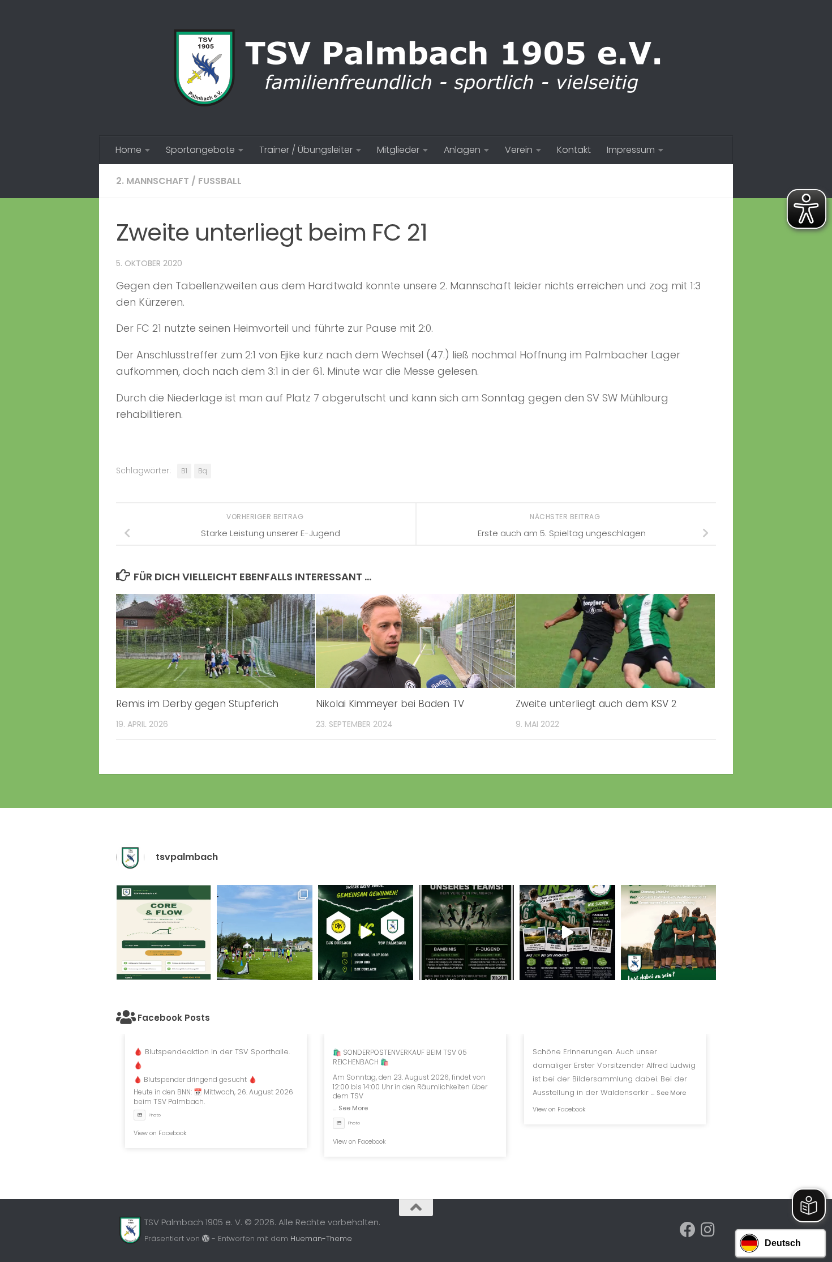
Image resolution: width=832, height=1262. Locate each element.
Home (128, 149)
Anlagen (462, 149)
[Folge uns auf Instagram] (708, 1230)
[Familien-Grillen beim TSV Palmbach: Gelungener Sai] (264, 932)
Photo (155, 1115)
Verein (519, 149)
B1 (184, 471)
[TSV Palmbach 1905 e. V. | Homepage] (416, 68)
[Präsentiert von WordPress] (205, 1238)
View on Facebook (160, 1132)
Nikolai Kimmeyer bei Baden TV (390, 704)
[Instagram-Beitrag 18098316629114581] (163, 932)
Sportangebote (200, 149)
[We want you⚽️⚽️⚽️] (668, 932)
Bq (202, 471)
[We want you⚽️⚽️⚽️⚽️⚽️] (466, 932)
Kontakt (574, 149)
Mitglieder (398, 149)
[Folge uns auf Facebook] (688, 1230)
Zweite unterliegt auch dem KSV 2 (596, 704)
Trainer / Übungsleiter (306, 149)
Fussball (220, 180)
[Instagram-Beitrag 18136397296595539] (365, 932)
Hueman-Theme (321, 1238)
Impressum (631, 149)
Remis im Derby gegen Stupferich (197, 704)
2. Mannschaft (152, 180)
